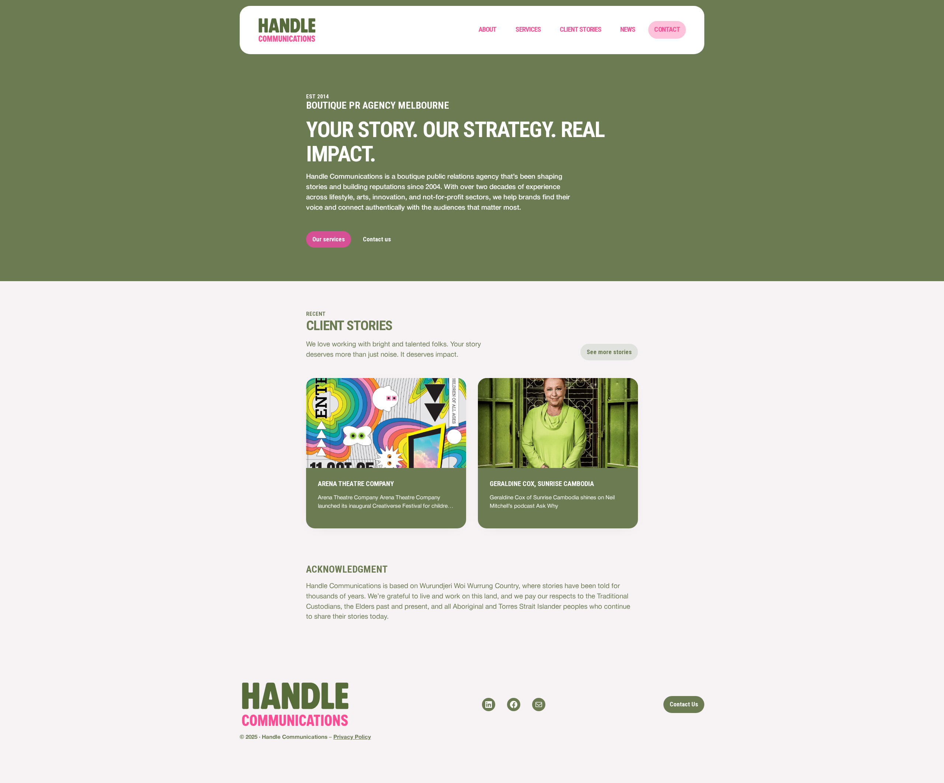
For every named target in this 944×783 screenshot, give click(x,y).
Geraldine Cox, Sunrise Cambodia (542, 484)
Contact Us (684, 704)
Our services (328, 239)
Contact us (377, 239)
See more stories (609, 352)
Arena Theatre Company (356, 484)
